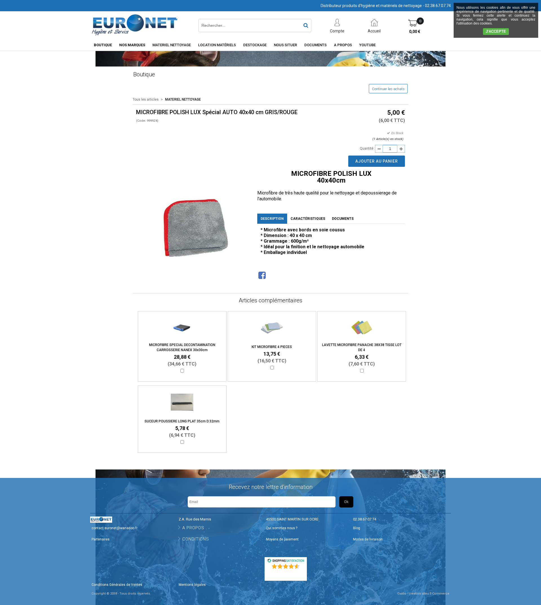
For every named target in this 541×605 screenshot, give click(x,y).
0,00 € (414, 31)
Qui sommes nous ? (281, 528)
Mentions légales (192, 585)
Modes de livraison (368, 539)
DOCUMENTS (315, 45)
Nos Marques (132, 45)
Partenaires (101, 539)
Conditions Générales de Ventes (117, 585)
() (286, 573)
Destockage (255, 45)
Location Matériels (217, 45)
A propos (343, 45)
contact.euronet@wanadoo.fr (115, 528)
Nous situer (285, 45)
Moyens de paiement (282, 539)
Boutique (103, 45)
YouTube (367, 45)
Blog (356, 528)
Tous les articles (146, 99)
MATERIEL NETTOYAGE (171, 45)
